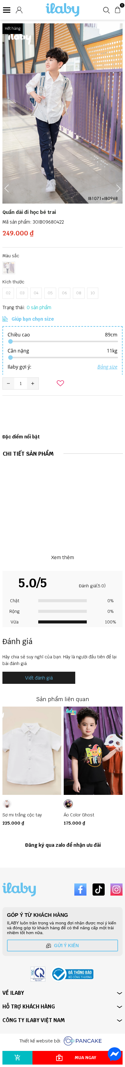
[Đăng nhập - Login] (19, 10)
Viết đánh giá (39, 678)
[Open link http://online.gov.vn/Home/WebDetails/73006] (72, 974)
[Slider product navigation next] (107, 768)
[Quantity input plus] (33, 383)
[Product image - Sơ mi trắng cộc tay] (31, 751)
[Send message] (114, 1054)
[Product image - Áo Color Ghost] (93, 751)
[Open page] (62, 10)
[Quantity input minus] (8, 383)
